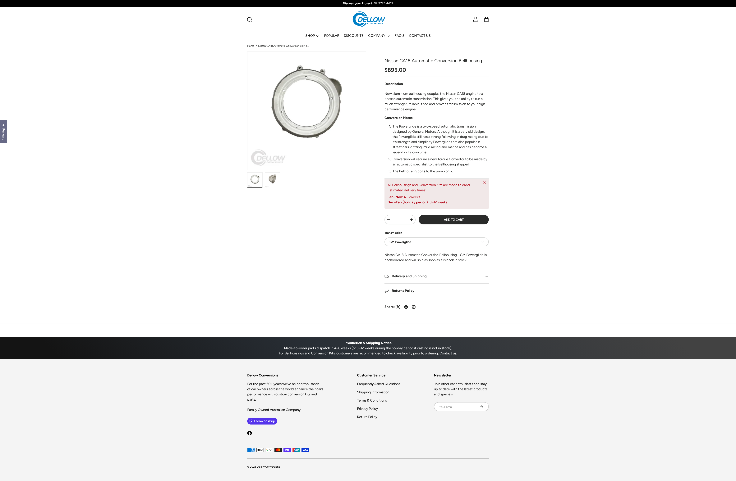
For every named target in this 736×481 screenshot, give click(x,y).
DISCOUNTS (354, 36)
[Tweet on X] (398, 307)
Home (250, 45)
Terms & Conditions (372, 400)
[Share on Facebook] (406, 307)
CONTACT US (420, 36)
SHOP (310, 36)
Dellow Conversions (268, 466)
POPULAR (331, 36)
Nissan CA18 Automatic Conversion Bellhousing (284, 45)
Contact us (447, 353)
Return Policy (367, 417)
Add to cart (454, 219)
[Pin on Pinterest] (413, 307)
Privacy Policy (367, 409)
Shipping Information (373, 392)
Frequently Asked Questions (378, 384)
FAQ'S (399, 36)
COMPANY (376, 36)
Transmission (393, 233)
